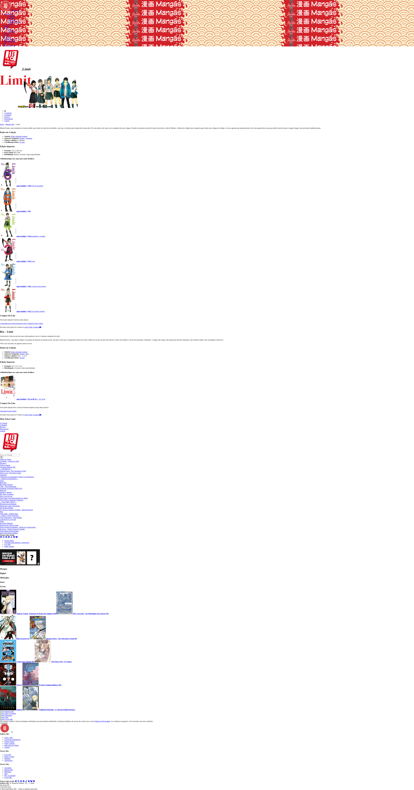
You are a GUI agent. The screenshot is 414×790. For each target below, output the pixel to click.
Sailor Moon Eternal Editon (9, 531)
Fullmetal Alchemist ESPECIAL (11, 488)
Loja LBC (7, 755)
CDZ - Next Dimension (8, 486)
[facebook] (1, 537)
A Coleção (8, 113)
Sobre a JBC (8, 738)
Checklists (7, 768)
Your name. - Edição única (9, 514)
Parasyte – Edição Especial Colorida (12, 529)
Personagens (8, 119)
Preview (7, 117)
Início (2, 124)
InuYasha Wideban (6, 523)
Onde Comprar (5, 465)
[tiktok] (11, 537)
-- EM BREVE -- (6, 469)
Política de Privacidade (102, 721)
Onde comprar (9, 546)
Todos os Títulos (5, 459)
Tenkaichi (3, 475)
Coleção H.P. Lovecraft (8, 519)
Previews (3, 463)
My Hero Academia (6, 494)
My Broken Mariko (6, 508)
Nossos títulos (9, 541)
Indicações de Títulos (11, 745)
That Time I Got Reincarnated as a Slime (14, 498)
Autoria (6, 121)
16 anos (22, 142)
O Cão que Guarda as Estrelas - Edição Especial (16, 510)
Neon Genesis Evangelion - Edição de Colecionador (18, 527)
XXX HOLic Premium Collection (11, 500)
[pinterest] (6, 537)
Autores (7, 747)
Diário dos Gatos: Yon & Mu (10, 506)
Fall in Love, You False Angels (10, 473)
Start (5, 774)
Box (27, 354)
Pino (1, 512)
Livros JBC (8, 777)
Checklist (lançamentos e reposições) (16, 543)
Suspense (29, 138)
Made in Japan (9, 757)
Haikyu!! (3, 490)
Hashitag (7, 758)
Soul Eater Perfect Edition (9, 533)
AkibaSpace (8, 760)
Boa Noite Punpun (6, 485)
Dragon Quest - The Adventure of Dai (13, 471)
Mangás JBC (10, 124)
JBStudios (7, 772)
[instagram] (9, 537)
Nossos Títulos (9, 741)
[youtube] (4, 537)
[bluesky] (17, 537)
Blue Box (3, 483)
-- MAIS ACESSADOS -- (9, 479)
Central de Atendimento (12, 740)
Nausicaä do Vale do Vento (9, 525)
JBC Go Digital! (10, 776)
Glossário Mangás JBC (8, 467)
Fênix (2, 521)
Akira (2, 481)
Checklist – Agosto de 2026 (9, 461)
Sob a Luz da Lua (6, 496)
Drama (22, 138)
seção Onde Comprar (31, 327)
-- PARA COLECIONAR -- (9, 516)
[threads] (14, 537)
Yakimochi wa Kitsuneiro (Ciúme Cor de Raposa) (17, 477)
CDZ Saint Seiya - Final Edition (11, 518)
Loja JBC (7, 544)
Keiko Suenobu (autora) (19, 136)
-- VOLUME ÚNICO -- (8, 502)
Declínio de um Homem (8, 504)
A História (7, 115)
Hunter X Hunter (6, 492)
